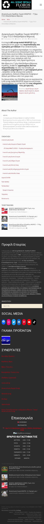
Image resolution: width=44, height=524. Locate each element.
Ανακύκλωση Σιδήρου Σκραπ (11, 161)
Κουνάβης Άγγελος (8, 356)
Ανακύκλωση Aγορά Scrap (11, 388)
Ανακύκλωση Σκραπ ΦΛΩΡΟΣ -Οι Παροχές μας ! (23, 216)
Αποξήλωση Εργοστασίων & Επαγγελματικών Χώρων (25, 475)
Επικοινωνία (5, 198)
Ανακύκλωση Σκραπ (7, 140)
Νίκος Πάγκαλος (7, 367)
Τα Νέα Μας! (5, 186)
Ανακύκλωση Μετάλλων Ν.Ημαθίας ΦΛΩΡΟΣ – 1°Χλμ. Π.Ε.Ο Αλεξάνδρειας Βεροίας (25, 225)
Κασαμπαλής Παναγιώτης (10, 372)
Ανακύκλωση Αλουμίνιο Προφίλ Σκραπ (14, 144)
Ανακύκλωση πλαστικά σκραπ (11, 156)
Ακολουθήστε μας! (37, 521)
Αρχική (11, 512)
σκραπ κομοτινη (29, 91)
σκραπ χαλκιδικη (29, 93)
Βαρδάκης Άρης (7, 361)
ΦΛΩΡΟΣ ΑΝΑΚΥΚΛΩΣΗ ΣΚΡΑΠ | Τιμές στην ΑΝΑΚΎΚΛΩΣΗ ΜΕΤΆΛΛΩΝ (22, 209)
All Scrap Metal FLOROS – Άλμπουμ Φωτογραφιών (18, 148)
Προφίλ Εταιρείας (8, 190)
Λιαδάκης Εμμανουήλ (9, 378)
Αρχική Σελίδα (6, 177)
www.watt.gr (6, 383)
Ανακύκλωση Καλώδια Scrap (11, 173)
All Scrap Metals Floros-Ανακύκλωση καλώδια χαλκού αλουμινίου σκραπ (25, 467)
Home (3, 19)
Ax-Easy (4, 399)
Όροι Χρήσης (5, 182)
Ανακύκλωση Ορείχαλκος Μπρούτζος (14, 152)
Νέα (8, 19)
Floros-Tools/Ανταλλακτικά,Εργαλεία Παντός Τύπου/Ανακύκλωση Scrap (20, 410)
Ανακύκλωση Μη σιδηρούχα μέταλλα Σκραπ (16, 169)
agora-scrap (6, 404)
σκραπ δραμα (30, 89)
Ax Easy (18, 510)
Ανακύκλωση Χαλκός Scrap (11, 165)
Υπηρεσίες (5, 194)
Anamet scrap (6, 394)
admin (19, 39)
